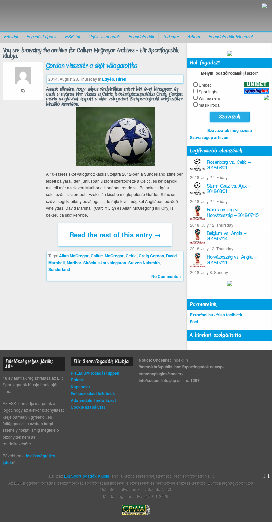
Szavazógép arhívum (210, 137)
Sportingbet (209, 91)
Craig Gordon (151, 256)
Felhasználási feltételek (93, 393)
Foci (194, 322)
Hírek (121, 79)
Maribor (74, 263)
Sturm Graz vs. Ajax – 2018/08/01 (229, 188)
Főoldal (11, 36)
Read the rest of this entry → (115, 234)
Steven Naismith (144, 263)
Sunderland (59, 269)
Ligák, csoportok (104, 36)
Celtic (131, 256)
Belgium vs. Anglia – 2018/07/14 (226, 235)
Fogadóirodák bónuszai (230, 36)
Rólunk (77, 380)
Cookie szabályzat (88, 407)
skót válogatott (112, 263)
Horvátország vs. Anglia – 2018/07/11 (231, 259)
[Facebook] (264, 476)
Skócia (89, 263)
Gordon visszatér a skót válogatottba (91, 65)
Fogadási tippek (41, 36)
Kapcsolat (80, 387)
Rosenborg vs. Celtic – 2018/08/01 (229, 164)
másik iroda (209, 105)
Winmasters (209, 98)
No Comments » (166, 276)
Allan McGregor (74, 256)
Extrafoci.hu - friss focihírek (216, 315)
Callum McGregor (107, 256)
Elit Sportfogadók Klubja (56, 15)
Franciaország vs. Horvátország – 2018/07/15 (232, 212)
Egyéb (108, 79)
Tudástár (171, 36)
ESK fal (72, 36)
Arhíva (193, 36)
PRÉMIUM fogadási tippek (95, 373)
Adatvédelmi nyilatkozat (93, 400)
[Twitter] (268, 476)
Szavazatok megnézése (229, 130)
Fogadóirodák (141, 36)
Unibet (205, 85)
